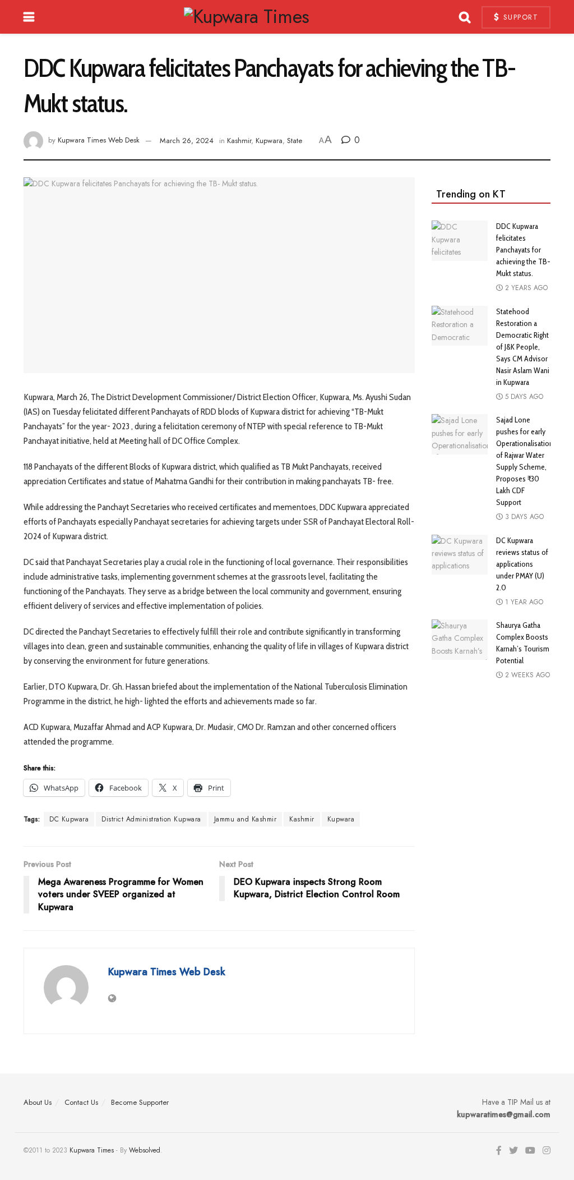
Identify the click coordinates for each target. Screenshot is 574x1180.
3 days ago (523, 517)
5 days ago (523, 397)
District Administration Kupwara (151, 819)
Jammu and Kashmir (245, 819)
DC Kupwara (69, 819)
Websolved (144, 1150)
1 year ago (523, 602)
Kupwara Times (92, 1150)
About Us (38, 1102)
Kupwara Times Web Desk (99, 140)
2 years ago (525, 288)
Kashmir (239, 140)
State (294, 140)
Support (519, 17)
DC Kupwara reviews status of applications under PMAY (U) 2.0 (522, 564)
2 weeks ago (526, 675)
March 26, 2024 (187, 140)
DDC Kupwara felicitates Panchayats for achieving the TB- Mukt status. (523, 249)
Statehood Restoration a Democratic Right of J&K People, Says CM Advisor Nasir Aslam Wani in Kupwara (522, 346)
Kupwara (269, 140)
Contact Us (81, 1102)
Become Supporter (140, 1102)
